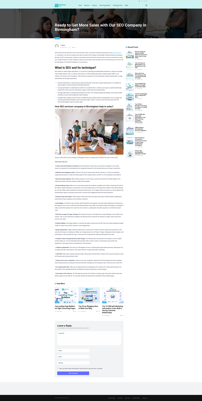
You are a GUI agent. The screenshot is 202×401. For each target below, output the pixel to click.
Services (94, 5)
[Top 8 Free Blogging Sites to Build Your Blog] (89, 295)
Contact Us (144, 398)
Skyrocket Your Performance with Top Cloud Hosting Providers (140, 76)
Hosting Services (117, 5)
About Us (86, 5)
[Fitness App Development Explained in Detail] (130, 157)
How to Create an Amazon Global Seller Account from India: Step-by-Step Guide (141, 54)
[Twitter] (141, 1)
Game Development (104, 5)
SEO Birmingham (111, 398)
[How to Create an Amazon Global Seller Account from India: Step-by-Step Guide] (130, 58)
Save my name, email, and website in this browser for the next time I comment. (81, 368)
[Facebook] (139, 1)
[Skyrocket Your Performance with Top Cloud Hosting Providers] (130, 80)
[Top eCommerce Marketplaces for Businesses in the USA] (130, 70)
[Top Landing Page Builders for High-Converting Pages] (65, 295)
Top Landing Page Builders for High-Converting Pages (65, 307)
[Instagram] (144, 1)
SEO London (127, 398)
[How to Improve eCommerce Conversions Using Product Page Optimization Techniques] (130, 144)
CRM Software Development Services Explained (140, 129)
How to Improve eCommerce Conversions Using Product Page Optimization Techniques (140, 141)
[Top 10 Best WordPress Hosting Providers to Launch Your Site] (130, 111)
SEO (57, 38)
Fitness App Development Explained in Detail (140, 152)
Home (80, 5)
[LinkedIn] (146, 1)
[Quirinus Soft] (60, 5)
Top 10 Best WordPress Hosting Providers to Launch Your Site (141, 106)
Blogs (126, 5)
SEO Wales (120, 398)
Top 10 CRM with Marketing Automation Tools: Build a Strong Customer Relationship (112, 309)
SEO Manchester (136, 398)
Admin (63, 45)
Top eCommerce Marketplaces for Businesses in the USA (140, 65)
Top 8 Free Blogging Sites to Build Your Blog (88, 307)
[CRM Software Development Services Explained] (130, 134)
